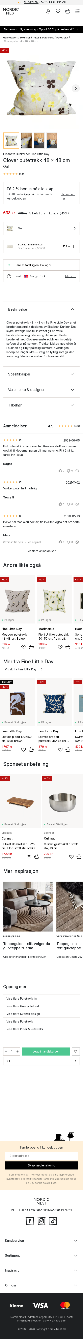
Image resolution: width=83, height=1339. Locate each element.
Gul (8, 1061)
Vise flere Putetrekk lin (21, 998)
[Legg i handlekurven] (31, 647)
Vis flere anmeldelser (41, 551)
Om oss (11, 1285)
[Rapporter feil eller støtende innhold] (77, 470)
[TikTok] (53, 1220)
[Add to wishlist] (23, 647)
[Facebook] (30, 1220)
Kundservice (14, 1241)
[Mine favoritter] (58, 11)
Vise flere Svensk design (23, 1013)
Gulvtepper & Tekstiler (16, 37)
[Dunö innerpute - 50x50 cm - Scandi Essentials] (9, 246)
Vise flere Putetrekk (19, 1021)
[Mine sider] (48, 11)
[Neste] (76, 88)
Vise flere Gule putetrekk (23, 1006)
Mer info (70, 276)
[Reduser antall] (6, 1051)
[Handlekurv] (68, 11)
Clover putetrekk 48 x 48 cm (21, 41)
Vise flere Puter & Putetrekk (25, 1029)
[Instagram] (41, 1220)
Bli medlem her (68, 196)
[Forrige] (7, 88)
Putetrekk (62, 37)
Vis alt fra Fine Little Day (20, 669)
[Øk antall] (17, 1051)
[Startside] (11, 11)
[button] (14, 174)
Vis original (34, 542)
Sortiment (12, 1255)
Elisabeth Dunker (14, 154)
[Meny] (77, 11)
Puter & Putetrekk (43, 37)
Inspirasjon (13, 1270)
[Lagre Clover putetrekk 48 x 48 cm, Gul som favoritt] (76, 1051)
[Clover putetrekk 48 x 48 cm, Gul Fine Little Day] (41, 87)
